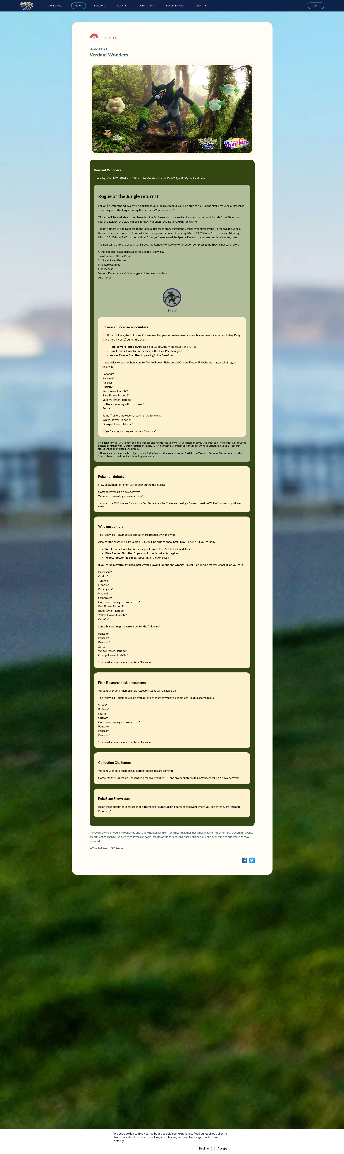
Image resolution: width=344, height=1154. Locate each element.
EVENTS (121, 5)
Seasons (99, 5)
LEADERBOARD (175, 5)
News (78, 5)
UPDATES (109, 38)
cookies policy (214, 1133)
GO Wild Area (54, 5)
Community (146, 5)
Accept (222, 1148)
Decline (204, 1148)
